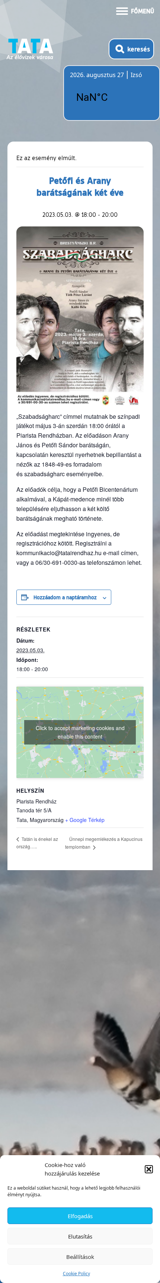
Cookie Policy (76, 1273)
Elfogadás (80, 1216)
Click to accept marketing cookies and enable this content (80, 732)
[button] (149, 1169)
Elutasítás (80, 1236)
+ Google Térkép (85, 819)
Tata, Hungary (111, 97)
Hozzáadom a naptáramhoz (65, 597)
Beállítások (80, 1256)
